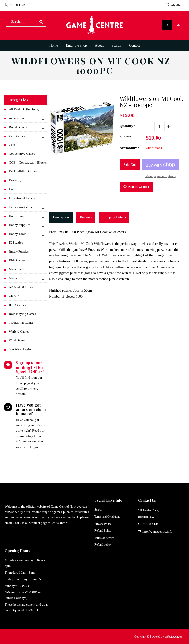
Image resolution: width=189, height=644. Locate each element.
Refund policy (102, 544)
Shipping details (114, 217)
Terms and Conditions (107, 516)
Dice (12, 189)
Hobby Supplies (19, 225)
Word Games (17, 340)
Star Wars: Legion (20, 349)
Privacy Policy (102, 523)
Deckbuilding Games (23, 171)
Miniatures (16, 278)
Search (98, 509)
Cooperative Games (22, 153)
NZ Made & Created (22, 287)
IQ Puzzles (16, 242)
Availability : (129, 148)
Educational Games (22, 198)
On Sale (14, 296)
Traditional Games (21, 322)
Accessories (16, 118)
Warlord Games (19, 331)
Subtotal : (127, 137)
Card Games (17, 136)
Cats (12, 145)
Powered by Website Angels (166, 636)
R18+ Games (17, 305)
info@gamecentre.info (157, 531)
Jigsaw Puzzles (19, 251)
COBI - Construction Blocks (28, 162)
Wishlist (176, 5)
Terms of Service (104, 538)
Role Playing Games (22, 314)
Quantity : (127, 126)
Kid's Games (17, 260)
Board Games (18, 127)
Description (61, 217)
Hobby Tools (17, 234)
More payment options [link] (160, 176)
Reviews (86, 217)
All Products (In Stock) (24, 109)
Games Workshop (20, 207)
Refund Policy (102, 530)
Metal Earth (17, 269)
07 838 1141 (17, 5)
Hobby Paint (17, 216)
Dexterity (15, 180)
